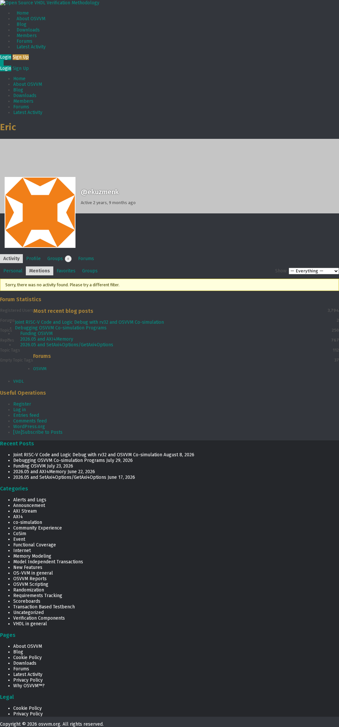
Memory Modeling (32, 556)
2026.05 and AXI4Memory (46, 339)
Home (23, 13)
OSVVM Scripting (30, 584)
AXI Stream (25, 511)
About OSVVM (31, 19)
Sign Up (21, 57)
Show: (281, 271)
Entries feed (26, 415)
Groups (58, 258)
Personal (13, 271)
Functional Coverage (34, 545)
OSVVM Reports (30, 579)
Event (19, 539)
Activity (11, 258)
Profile (33, 258)
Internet (22, 550)
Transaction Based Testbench (44, 607)
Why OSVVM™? (29, 686)
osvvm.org (49, 724)
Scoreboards (26, 601)
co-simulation (27, 522)
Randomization (28, 590)
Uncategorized (28, 612)
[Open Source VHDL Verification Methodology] (49, 3)
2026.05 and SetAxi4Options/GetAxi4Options (66, 345)
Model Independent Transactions (48, 562)
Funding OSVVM (36, 333)
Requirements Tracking (37, 595)
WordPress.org (29, 426)
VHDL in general (30, 624)
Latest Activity (31, 47)
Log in (19, 410)
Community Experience (37, 528)
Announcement (29, 505)
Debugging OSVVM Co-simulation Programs (61, 328)
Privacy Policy (28, 680)
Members (27, 35)
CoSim (19, 533)
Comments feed (30, 421)
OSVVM (40, 368)
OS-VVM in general (33, 573)
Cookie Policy (27, 657)
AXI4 (18, 517)
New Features (27, 567)
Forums (24, 41)
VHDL (18, 381)
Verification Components (39, 618)
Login (5, 57)
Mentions (39, 271)
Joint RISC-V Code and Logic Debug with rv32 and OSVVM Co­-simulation (89, 322)
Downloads (28, 30)
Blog (21, 24)
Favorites (66, 271)
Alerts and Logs (29, 500)
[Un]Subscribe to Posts (38, 432)
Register (22, 404)
